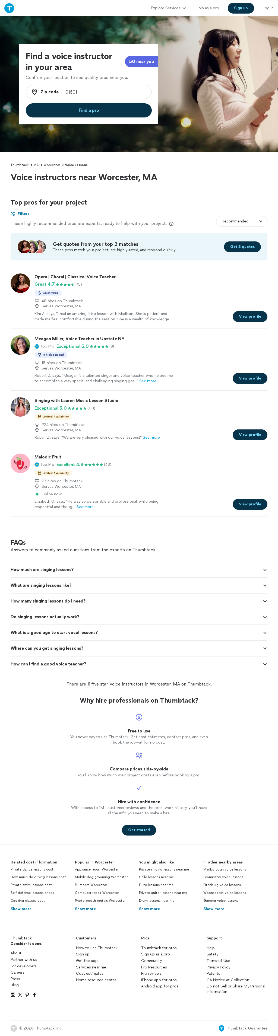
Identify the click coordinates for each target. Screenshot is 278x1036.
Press (15, 979)
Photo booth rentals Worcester (100, 901)
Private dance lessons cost (32, 869)
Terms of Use (218, 960)
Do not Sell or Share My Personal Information (236, 989)
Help (211, 948)
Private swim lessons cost (31, 885)
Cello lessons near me (156, 877)
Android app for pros (159, 986)
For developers (24, 966)
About (16, 953)
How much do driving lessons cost (38, 877)
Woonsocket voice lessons (224, 893)
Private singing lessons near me (164, 869)
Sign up (83, 954)
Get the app (87, 960)
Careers (17, 972)
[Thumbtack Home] (9, 8)
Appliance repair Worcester (96, 869)
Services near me (91, 967)
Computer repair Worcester (97, 893)
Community (151, 960)
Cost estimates (89, 973)
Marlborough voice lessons (224, 869)
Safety (212, 954)
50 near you (141, 61)
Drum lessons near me (156, 901)
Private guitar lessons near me (163, 893)
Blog (15, 985)
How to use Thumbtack (97, 948)
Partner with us (24, 959)
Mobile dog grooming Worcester (101, 877)
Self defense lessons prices (32, 893)
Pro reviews (151, 973)
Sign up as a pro (155, 954)
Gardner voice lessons (220, 901)
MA (36, 165)
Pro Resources (154, 967)
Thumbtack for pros (159, 948)
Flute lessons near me (156, 885)
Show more (21, 909)
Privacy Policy (218, 967)
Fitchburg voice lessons (222, 885)
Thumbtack (20, 165)
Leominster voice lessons (223, 877)
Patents (213, 973)
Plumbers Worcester (91, 885)
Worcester (51, 165)
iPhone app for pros (159, 980)
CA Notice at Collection (228, 980)
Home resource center (96, 980)
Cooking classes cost (28, 901)
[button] (44, 346)
